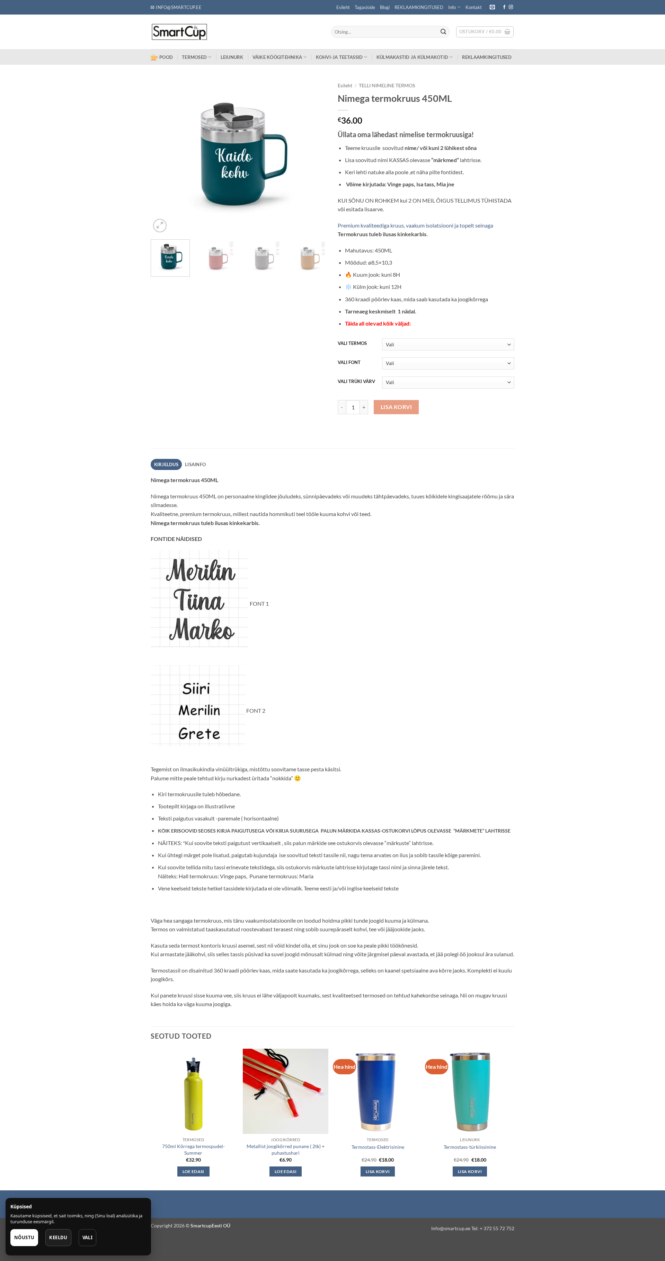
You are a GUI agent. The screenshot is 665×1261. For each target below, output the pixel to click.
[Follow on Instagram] (511, 7)
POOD (166, 57)
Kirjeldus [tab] (166, 464)
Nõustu (24, 1237)
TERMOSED (194, 57)
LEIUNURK (232, 57)
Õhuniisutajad (212, 1205)
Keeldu (58, 1237)
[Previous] (163, 156)
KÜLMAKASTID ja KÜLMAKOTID (412, 57)
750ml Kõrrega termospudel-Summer (193, 1149)
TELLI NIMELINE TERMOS (387, 85)
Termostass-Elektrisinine (378, 1147)
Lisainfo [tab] (195, 464)
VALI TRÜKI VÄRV (356, 381)
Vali (87, 1237)
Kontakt (474, 7)
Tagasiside (365, 7)
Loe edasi (193, 1171)
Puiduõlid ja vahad (173, 1205)
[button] (492, 7)
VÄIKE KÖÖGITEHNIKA (277, 57)
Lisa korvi (396, 407)
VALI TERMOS (352, 343)
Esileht (343, 7)
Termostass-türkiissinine (470, 1147)
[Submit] (443, 32)
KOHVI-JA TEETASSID (339, 57)
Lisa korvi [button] (378, 1171)
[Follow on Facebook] (504, 7)
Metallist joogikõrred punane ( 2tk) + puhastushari (286, 1149)
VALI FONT (349, 362)
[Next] (315, 156)
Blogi (385, 7)
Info (452, 7)
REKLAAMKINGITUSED (418, 7)
